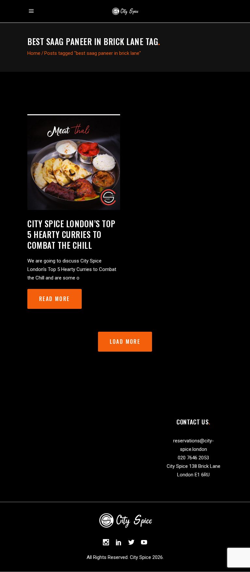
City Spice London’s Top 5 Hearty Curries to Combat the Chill (71, 234)
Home (33, 53)
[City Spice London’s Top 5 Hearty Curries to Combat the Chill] (73, 162)
